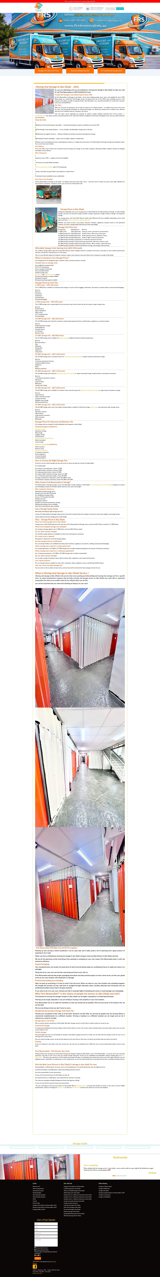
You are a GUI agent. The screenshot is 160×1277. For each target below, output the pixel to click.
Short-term (38, 274)
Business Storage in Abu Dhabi (71, 1211)
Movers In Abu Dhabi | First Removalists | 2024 (44, 1207)
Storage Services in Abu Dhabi (113, 4)
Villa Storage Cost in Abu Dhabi (72, 1192)
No (40, 1255)
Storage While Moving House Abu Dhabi (74, 1213)
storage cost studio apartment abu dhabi (74, 1201)
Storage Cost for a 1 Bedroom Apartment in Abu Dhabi (78, 1199)
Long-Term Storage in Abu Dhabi (72, 1205)
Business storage (41, 444)
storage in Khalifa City (104, 1188)
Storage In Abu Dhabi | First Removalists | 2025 (45, 1205)
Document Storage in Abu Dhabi (72, 1209)
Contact (35, 1201)
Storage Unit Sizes (87, 4)
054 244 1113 (38, 1273)
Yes (36, 1255)
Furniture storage (40, 429)
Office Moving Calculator (39, 1197)
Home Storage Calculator (39, 1195)
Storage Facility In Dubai (39, 1209)
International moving (38, 1190)
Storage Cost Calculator (99, 4)
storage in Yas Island (104, 1190)
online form (61, 1087)
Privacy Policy (36, 1203)
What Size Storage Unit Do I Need (72, 1215)
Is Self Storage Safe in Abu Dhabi (72, 1188)
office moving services (38, 1188)
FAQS (34, 1199)
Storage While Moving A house (44, 438)
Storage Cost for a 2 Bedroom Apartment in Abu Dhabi (78, 1197)
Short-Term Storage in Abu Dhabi (72, 1207)
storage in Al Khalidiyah (104, 1197)
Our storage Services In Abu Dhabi (100, 485)
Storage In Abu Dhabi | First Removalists (74, 1186)
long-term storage (49, 274)
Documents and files (41, 450)
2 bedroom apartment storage (66, 373)
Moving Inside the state (42, 1248)
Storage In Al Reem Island (105, 1186)
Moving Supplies (37, 1192)
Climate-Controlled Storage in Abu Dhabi (74, 1190)
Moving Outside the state (42, 1250)
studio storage (64, 338)
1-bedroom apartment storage (73, 357)
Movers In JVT (36, 1186)
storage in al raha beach (104, 1195)
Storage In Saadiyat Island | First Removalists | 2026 (112, 1192)
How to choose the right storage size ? (79, 220)
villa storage (94, 407)
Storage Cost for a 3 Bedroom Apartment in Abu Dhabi (78, 1195)
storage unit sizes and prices (71, 1203)
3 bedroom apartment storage (89, 390)
